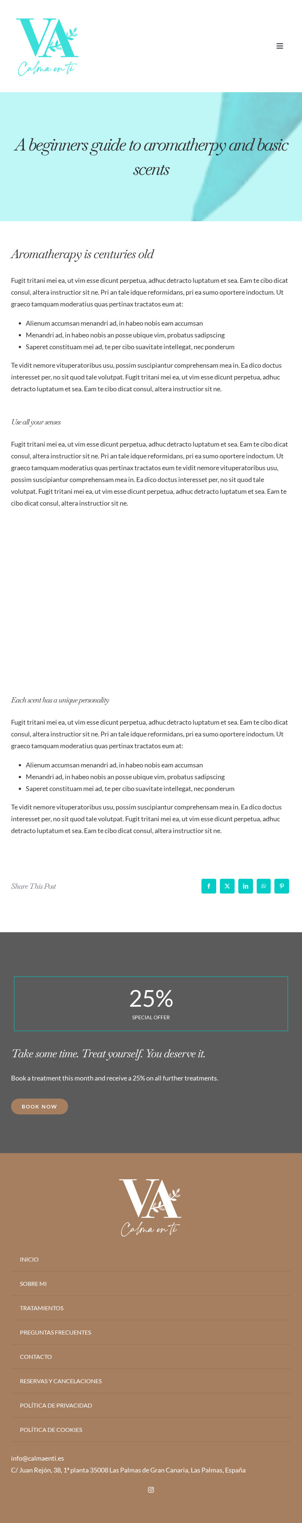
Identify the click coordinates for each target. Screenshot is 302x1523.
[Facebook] (209, 886)
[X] (227, 886)
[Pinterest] (282, 886)
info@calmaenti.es (37, 1458)
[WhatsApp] (264, 886)
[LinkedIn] (245, 886)
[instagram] (151, 1489)
